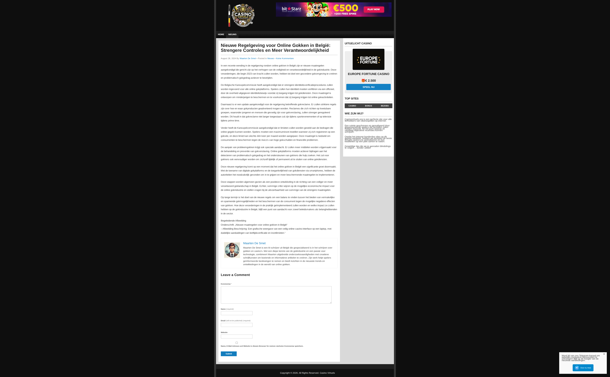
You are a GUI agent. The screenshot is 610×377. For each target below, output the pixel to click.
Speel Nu (369, 87)
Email (236, 321)
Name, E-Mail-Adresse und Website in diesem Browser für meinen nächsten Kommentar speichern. (262, 346)
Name (227, 309)
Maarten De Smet (248, 58)
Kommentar (226, 284)
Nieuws (232, 34)
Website (224, 332)
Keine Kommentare (285, 58)
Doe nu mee (585, 368)
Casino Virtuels (327, 373)
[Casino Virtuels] (242, 28)
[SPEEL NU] (334, 16)
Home (221, 34)
